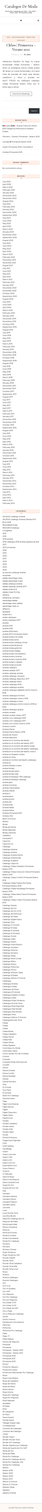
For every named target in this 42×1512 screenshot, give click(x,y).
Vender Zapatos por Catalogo (15, 1445)
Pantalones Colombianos (13, 1322)
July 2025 (7, 181)
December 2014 (9, 481)
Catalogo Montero (10, 953)
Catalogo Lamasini (10, 947)
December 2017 (9, 386)
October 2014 (8, 486)
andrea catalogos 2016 (12, 684)
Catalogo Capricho (10, 863)
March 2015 (7, 472)
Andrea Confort (9, 726)
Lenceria (6, 1207)
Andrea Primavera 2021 (12, 813)
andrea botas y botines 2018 (14, 659)
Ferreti (5, 1135)
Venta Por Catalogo (11, 1456)
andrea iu (6, 793)
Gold (4, 1143)
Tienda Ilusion (8, 1420)
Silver (5, 1409)
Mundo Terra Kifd (10, 1266)
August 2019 (8, 330)
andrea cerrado (9, 712)
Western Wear (9, 1487)
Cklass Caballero (9, 1034)
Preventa (6, 1344)
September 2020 (10, 296)
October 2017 (8, 391)
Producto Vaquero (10, 1367)
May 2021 (6, 274)
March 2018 (7, 377)
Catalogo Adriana (10, 849)
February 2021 (9, 282)
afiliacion (6, 609)
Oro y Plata (7, 1311)
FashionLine (8, 1118)
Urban (5, 1434)
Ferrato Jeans (8, 1126)
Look (5, 1210)
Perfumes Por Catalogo (12, 1330)
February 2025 (9, 190)
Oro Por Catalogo (10, 1297)
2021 (4, 558)
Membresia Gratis (10, 1224)
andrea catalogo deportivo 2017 (16, 679)
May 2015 (6, 470)
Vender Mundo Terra (11, 1440)
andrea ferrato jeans (11, 771)
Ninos (5, 1272)
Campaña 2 (7, 838)
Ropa (5, 1375)
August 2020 (8, 299)
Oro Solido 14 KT (9, 1302)
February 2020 (9, 313)
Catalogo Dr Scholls (11, 925)
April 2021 (7, 277)
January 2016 (8, 450)
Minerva (6, 1230)
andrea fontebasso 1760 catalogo (17, 777)
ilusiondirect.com (10, 1165)
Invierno (6, 1171)
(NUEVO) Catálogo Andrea (14, 516)
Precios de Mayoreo (11, 1342)
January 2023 (8, 232)
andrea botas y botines (12, 656)
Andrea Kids (8, 805)
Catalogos (7, 981)
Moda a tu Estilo (9, 1235)
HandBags (7, 1149)
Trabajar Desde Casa (11, 1423)
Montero (6, 1244)
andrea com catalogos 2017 (14, 721)
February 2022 (9, 257)
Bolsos (5, 821)
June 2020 (7, 305)
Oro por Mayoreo (10, 1300)
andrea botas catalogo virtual (15, 642)
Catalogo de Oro (10, 908)
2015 (4, 533)
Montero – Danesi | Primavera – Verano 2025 (21, 136)
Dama (5, 1067)
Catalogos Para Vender (12, 1009)
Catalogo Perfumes (11, 967)
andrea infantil (9, 791)
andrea (6, 623)
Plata (5, 1333)
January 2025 (8, 193)
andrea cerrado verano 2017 (14, 715)
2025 (5, 570)
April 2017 (7, 408)
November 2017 (9, 388)
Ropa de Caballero (10, 1381)
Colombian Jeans (10, 1051)
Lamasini (6, 1193)
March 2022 (8, 254)
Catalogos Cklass (10, 986)
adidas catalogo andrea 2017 (15, 586)
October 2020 (8, 293)
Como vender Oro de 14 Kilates (16, 1054)
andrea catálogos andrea (13, 687)
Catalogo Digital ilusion (12, 919)
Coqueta (6, 1059)
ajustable (6, 612)
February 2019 (9, 347)
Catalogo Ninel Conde (12, 958)
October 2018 (8, 358)
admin (28, 54)
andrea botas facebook (12, 645)
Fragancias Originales (11, 1140)
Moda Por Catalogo (11, 1241)
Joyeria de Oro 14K (10, 1188)
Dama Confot (8, 1073)
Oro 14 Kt (6, 1286)
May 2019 (7, 338)
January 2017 (8, 416)
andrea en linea (9, 757)
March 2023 (8, 229)
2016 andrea (8, 539)
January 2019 (8, 349)
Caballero (7, 835)
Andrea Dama (8, 729)
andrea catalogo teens (12, 681)
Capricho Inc (8, 844)
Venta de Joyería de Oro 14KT (15, 1448)
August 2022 (8, 240)
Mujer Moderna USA (11, 1255)
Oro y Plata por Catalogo (13, 1314)
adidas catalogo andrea (12, 584)
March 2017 (7, 411)
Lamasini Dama (9, 1199)
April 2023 (7, 226)
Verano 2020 (8, 1476)
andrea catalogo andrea (13, 673)
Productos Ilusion (10, 1370)
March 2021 (7, 279)
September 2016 (9, 428)
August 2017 (8, 397)
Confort (6, 1056)
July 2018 (6, 366)
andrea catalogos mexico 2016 (15, 698)
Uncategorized (18, 37)
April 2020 (7, 307)
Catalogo (6, 847)
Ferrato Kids (8, 1129)
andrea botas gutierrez (12, 648)
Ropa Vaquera (8, 1400)
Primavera (7, 1347)
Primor (5, 1364)
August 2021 (8, 265)
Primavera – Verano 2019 (13, 1350)
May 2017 (6, 405)
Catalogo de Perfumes (12, 914)
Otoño (5, 1316)
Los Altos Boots (9, 1216)
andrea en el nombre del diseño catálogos (20, 749)
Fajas (5, 1101)
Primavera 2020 (9, 1356)
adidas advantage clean (12, 578)
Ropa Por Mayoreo (11, 1398)
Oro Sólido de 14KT (10, 1308)
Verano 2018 (8, 1470)
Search (34, 111)
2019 (4, 553)
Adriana (6, 595)
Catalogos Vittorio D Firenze (14, 1017)
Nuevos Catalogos (10, 1277)
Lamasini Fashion (10, 1202)
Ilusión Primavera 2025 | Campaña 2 (18, 147)
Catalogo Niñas (9, 956)
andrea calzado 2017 (11, 670)
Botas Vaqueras (9, 830)
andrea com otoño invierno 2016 (16, 723)
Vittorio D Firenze (10, 1481)
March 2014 (7, 500)
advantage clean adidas (12, 603)
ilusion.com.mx (9, 1163)
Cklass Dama (8, 1037)
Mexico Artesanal (10, 1227)
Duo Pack (7, 1090)
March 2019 (7, 344)
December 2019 (9, 319)
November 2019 (9, 321)
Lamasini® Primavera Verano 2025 (17, 142)
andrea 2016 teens (10, 631)
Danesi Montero (9, 1081)
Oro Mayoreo (8, 1294)
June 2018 (7, 369)
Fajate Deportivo (10, 1112)
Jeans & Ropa (8, 1177)
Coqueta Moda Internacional (15, 1062)
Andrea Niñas (8, 807)
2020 (5, 556)
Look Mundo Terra (10, 1213)
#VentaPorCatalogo (11, 528)
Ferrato (6, 1121)
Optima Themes (28, 1508)
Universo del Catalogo (12, 1431)
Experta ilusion (9, 1098)
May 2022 (7, 249)
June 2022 (7, 246)
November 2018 (9, 355)
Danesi (5, 1079)
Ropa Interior (8, 1389)
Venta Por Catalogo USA (13, 1462)
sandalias (6, 1403)
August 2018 (8, 363)
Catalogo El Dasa (10, 928)
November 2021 (9, 263)
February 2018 (9, 380)
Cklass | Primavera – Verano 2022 (21, 47)
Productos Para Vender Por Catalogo (18, 1372)
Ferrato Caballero (10, 1123)
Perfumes (7, 1328)
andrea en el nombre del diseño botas (19, 746)
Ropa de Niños (9, 1386)
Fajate (5, 1109)
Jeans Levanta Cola (11, 1182)
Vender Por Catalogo (11, 1442)
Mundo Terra (8, 1261)
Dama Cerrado (9, 1070)
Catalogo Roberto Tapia (13, 972)
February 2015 (9, 475)
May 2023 (7, 223)
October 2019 (8, 324)
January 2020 (8, 316)
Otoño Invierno (9, 1319)
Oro (4, 1283)
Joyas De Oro (8, 1185)
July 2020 (7, 302)
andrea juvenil (8, 799)
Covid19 (6, 1065)
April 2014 (7, 498)
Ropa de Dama (9, 1384)
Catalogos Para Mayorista (13, 1006)
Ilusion (5, 1151)
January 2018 (8, 383)
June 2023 (7, 221)
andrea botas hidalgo (11, 651)
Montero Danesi (9, 1249)
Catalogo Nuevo (9, 964)
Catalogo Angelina (10, 860)
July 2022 (7, 243)
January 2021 (8, 285)
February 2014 (9, 503)
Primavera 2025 (9, 1361)
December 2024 (9, 195)
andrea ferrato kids (10, 774)
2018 (4, 550)
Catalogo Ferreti (9, 936)
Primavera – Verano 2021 (13, 1353)
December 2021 (9, 260)
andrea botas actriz (11, 640)
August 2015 (8, 461)
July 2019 (6, 333)
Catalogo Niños (9, 961)
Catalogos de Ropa (11, 989)
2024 (5, 567)
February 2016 (9, 447)
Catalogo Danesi (9, 905)
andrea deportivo (10, 737)
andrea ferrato (9, 768)
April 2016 (7, 442)
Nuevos (6, 1274)
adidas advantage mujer (13, 581)
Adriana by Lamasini (11, 598)
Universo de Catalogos (12, 1428)
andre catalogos (9, 617)
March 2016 (7, 444)
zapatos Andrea (9, 1493)
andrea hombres (10, 785)
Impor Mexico (8, 1168)
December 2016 (9, 419)
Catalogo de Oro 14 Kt (12, 911)
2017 (4, 544)
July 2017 (6, 400)
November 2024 (9, 198)
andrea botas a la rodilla (13, 637)
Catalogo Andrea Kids (12, 858)
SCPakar (6, 1406)
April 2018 (7, 375)
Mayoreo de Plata (10, 1221)
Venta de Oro (8, 1451)
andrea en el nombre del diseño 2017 (18, 743)
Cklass (5, 1023)
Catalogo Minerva (10, 950)
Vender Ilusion (8, 1437)
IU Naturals (7, 1174)
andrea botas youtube (12, 665)
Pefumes (6, 1325)
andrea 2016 (8, 628)
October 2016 (8, 425)
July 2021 (6, 268)
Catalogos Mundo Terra (12, 1003)
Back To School (9, 819)
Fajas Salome (8, 1107)
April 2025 (7, 184)
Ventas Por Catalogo (11, 1465)
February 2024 (9, 207)
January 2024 (8, 209)
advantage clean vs (11, 606)
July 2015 (6, 464)
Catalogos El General (11, 992)
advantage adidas (10, 600)
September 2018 (10, 361)
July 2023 (7, 218)
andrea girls (7, 782)
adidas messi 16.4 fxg (11, 592)
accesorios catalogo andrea (14, 572)
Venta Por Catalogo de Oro (14, 1459)
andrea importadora (11, 788)
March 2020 (8, 310)
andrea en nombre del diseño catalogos (19, 760)
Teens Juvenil (8, 1417)
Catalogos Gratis (9, 998)
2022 (8, 37)
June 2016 (7, 436)
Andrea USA (8, 816)
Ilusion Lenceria (9, 1154)
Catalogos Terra (9, 1014)
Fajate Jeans (8, 1115)
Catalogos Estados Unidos (14, 995)
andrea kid (7, 802)
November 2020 (9, 291)
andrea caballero (10, 667)
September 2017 (9, 394)
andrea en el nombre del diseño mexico (19, 751)
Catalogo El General (11, 930)
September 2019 (10, 327)
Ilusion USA (7, 1157)
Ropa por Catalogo (11, 1395)
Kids (4, 1191)
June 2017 (7, 402)
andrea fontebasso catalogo (14, 779)
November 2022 (9, 235)
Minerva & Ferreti (10, 1233)
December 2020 (9, 288)
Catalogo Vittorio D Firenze (14, 978)
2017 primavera (9, 547)
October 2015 (8, 456)
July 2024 (7, 204)
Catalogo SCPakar (10, 975)
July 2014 (6, 492)
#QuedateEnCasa (10, 525)
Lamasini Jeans (9, 1205)
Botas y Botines (9, 833)
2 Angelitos (7, 530)
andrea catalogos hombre (14, 695)
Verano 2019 (8, 1473)
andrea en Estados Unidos (14, 754)
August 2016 (8, 430)
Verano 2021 (8, 1479)
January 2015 (8, 478)
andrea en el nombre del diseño (16, 740)
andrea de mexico (10, 735)
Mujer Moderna (9, 1252)
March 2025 (8, 187)
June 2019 (7, 335)
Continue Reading (21, 94)
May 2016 (6, 439)
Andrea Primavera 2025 (12, 152)
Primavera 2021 (9, 1358)
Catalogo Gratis (9, 939)
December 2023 (9, 212)
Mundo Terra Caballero (12, 1263)
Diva (4, 1084)
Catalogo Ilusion (9, 942)
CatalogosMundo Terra (12, 1020)
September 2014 (10, 489)
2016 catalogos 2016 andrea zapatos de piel (21, 542)
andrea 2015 (8, 626)
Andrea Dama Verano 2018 (14, 732)
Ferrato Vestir (8, 1132)
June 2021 (7, 271)
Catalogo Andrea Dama (13, 855)
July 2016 (6, 433)
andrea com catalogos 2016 (14, 718)
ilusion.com (7, 1160)
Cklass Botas (8, 1031)
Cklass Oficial (8, 1042)
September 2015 (9, 458)
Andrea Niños (8, 810)
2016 (4, 536)
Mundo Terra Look (10, 1269)
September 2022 (10, 237)
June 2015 (7, 467)
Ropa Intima (8, 1392)
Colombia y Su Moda (11, 1048)
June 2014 (7, 495)
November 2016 (9, 422)
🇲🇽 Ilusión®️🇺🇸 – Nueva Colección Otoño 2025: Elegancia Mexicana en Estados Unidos (19, 128)
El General (7, 1093)
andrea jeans (8, 796)
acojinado (7, 575)
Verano (5, 1468)
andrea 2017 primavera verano (15, 634)
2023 (5, 564)
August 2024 (8, 201)
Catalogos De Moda (21, 6)
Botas (5, 824)
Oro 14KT (6, 1291)
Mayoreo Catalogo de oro (13, 1219)
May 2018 (7, 372)
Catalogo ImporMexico (12, 944)
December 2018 (9, 352)
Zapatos (6, 1490)
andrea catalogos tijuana (13, 709)
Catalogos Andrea (10, 984)
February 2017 (9, 414)
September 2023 (10, 215)
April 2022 (7, 251)
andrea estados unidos (12, 765)
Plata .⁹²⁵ (6, 1336)
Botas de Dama (9, 827)
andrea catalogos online (13, 701)
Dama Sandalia (9, 1076)
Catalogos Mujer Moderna (14, 1000)
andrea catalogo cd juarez (14, 676)
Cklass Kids (7, 1040)
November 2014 (9, 484)
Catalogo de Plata (10, 916)
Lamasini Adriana (10, 1196)
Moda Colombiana (10, 1238)
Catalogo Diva (8, 922)
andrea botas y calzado (12, 662)
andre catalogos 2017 (11, 620)
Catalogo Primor (10, 970)
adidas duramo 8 (10, 589)
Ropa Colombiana (10, 1378)
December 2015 (9, 453)
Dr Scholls (7, 1087)
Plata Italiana (8, 1339)
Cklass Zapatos (9, 1045)
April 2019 (7, 341)
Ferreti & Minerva (10, 1137)
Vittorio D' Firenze (10, 1484)
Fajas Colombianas (10, 1104)
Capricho (6, 841)
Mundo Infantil (9, 1258)
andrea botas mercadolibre (14, 654)
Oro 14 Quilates (9, 1288)
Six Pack (6, 1414)
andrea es (7, 763)
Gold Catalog (8, 1146)
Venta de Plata (9, 1454)
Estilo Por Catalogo (11, 1095)
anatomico (7, 614)
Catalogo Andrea (10, 852)
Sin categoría (8, 1412)
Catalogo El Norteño (11, 933)
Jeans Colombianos (11, 1179)
